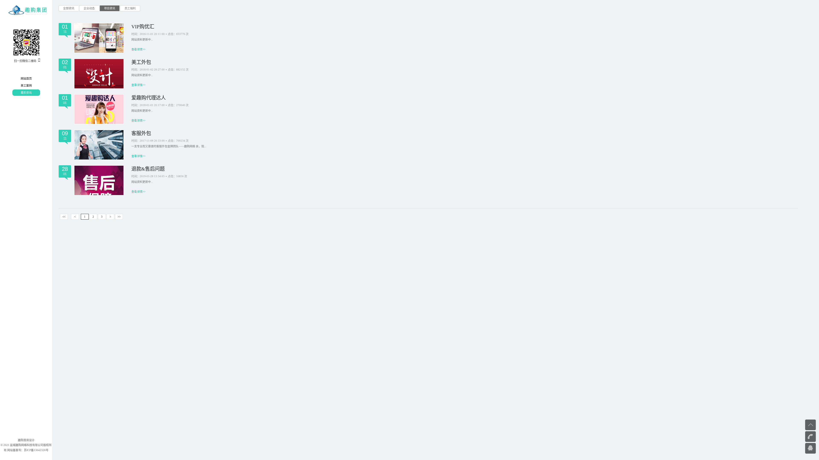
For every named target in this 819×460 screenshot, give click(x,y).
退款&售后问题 (148, 169)
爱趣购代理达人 (148, 98)
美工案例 (26, 85)
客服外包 (141, 133)
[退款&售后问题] (98, 180)
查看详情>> (138, 49)
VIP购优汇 (142, 26)
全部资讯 (68, 8)
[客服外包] (98, 145)
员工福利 (130, 8)
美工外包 (141, 62)
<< (63, 216)
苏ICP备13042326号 (36, 450)
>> (119, 216)
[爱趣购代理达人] (98, 109)
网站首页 (26, 78)
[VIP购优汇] (98, 38)
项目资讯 (109, 8)
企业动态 (89, 8)
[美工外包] (98, 73)
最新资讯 (26, 92)
